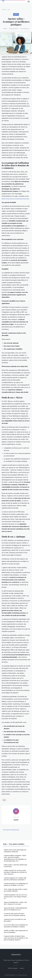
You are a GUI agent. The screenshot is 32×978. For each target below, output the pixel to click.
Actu (8, 9)
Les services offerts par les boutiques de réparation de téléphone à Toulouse (16, 925)
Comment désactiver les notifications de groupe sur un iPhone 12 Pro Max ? (16, 884)
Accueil (4, 9)
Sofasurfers (16, 954)
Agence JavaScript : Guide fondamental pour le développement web (15, 909)
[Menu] (28, 1)
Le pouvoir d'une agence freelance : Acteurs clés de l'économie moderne (14, 914)
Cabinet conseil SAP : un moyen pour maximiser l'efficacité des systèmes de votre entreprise (15, 872)
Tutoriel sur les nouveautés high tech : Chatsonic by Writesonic (15, 850)
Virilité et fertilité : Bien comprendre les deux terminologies (16, 931)
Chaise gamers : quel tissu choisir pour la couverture (15, 865)
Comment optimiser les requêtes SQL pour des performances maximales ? (15, 878)
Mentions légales (12, 968)
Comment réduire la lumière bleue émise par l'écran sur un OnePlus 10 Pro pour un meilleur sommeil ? (16, 938)
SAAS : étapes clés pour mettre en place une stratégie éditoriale (15, 890)
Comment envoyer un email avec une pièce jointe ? (15, 920)
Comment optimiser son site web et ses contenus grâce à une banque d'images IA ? (15, 896)
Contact (22, 968)
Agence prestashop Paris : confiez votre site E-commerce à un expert (15, 903)
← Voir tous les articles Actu (10, 830)
